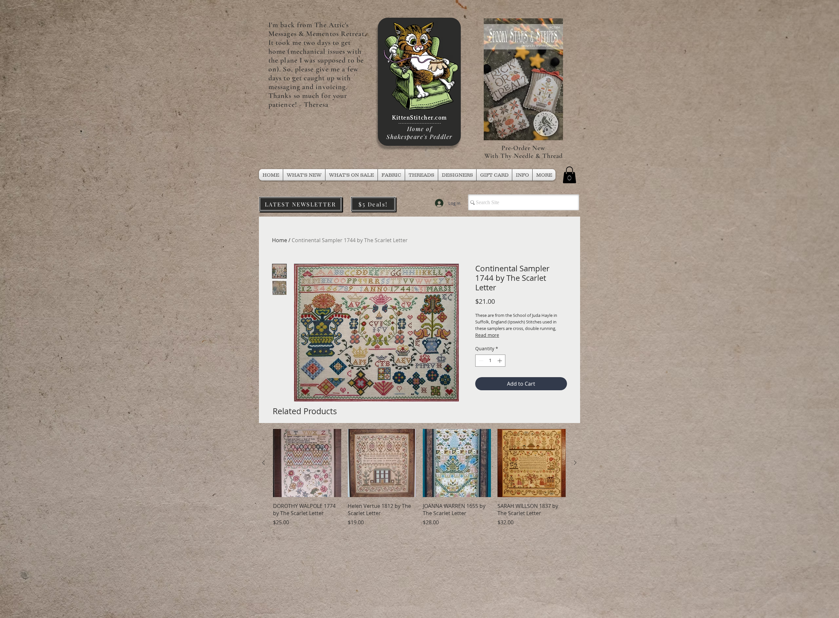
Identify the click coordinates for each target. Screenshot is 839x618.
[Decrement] (480, 360)
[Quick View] (307, 463)
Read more (487, 335)
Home (279, 240)
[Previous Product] (263, 463)
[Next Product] (575, 463)
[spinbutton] (490, 360)
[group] (419, 481)
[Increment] (500, 360)
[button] (421, 175)
